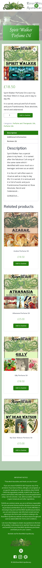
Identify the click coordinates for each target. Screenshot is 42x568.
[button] (34, 50)
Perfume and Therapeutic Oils (24, 123)
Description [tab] (12, 133)
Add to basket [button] (21, 264)
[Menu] (36, 6)
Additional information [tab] (16, 137)
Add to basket (25, 115)
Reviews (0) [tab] (12, 141)
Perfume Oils (9, 126)
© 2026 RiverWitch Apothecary (21, 562)
